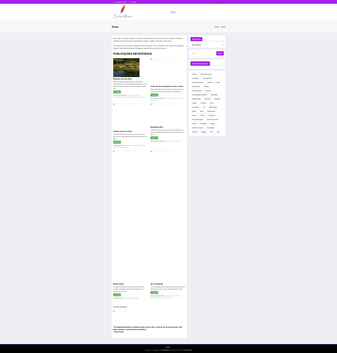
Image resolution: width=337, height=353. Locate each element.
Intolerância (195, 107)
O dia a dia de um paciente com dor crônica (167, 86)
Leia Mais (117, 92)
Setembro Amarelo (197, 128)
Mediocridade (213, 107)
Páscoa (194, 123)
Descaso (208, 90)
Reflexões (139, 97)
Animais (194, 74)
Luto (181, 141)
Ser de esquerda (157, 284)
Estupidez (217, 99)
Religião (212, 123)
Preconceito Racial (197, 119)
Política (163, 297)
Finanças (203, 103)
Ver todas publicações (120, 307)
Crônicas (176, 98)
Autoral (138, 95)
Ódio (218, 132)
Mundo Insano (118, 284)
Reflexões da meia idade (122, 79)
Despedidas (214, 95)
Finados (194, 103)
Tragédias (203, 132)
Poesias (134, 97)
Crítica (170, 296)
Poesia (129, 97)
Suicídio (194, 132)
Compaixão (195, 78)
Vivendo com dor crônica (122, 131)
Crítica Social (176, 296)
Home (173, 12)
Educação (208, 99)
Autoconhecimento (131, 95)
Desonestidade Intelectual (199, 95)
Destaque (124, 97)
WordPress (166, 350)
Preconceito (211, 115)
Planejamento (211, 111)
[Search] (212, 11)
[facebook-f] (213, 2)
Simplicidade (210, 128)
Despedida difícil (157, 127)
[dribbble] (218, 2)
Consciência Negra (197, 82)
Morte (201, 111)
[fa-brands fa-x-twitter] (215, 2)
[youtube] (224, 2)
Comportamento (117, 97)
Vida (143, 97)
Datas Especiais (197, 90)
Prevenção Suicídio (212, 119)
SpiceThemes (188, 350)
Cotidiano (171, 98)
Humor (212, 103)
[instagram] (221, 2)
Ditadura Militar (196, 99)
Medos (194, 111)
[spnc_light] (215, 12)
